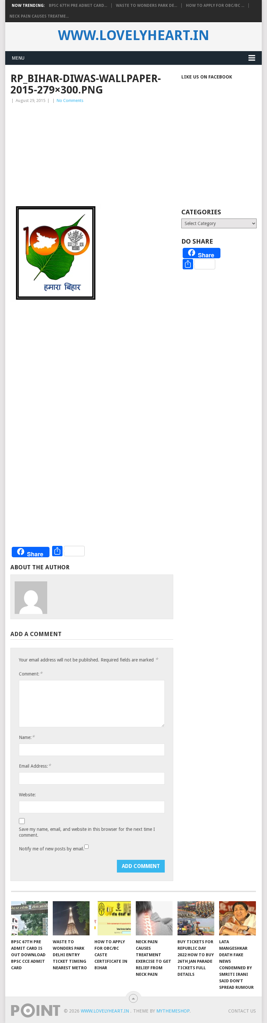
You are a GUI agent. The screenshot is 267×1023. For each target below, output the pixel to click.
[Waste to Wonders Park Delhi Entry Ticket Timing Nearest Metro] (71, 918)
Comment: (30, 674)
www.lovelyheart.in (133, 35)
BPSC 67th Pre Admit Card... (78, 5)
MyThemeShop (173, 1011)
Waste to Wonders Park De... (146, 5)
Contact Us (242, 1011)
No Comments (70, 100)
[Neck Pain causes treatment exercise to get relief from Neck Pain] (154, 918)
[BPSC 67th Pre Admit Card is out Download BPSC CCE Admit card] (29, 918)
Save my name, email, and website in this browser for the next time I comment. (87, 832)
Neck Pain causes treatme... (39, 16)
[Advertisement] (92, 153)
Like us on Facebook (206, 76)
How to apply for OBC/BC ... (215, 5)
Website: (27, 794)
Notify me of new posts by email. (51, 848)
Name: (27, 737)
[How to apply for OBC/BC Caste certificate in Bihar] (112, 918)
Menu (18, 58)
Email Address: (35, 766)
